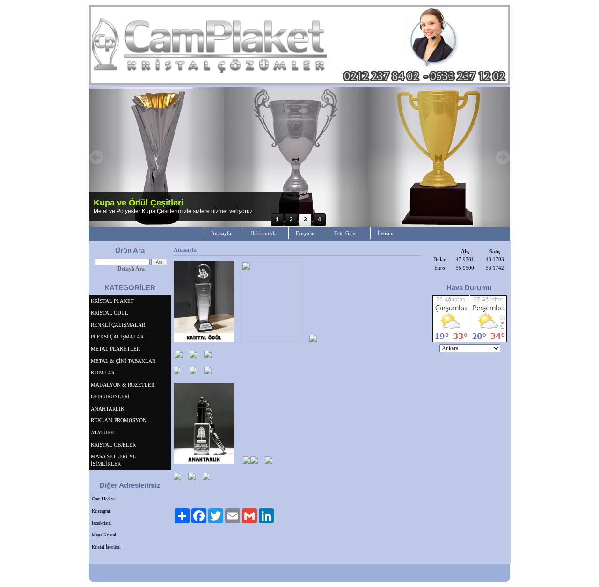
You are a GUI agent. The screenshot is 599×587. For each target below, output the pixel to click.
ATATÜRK (102, 432)
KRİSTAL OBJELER (113, 445)
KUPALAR (103, 372)
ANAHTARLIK (107, 408)
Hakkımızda (263, 233)
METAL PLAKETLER (115, 349)
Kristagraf (101, 511)
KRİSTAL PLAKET (112, 301)
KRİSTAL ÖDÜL (109, 313)
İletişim (386, 233)
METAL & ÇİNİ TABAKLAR (123, 361)
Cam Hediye (103, 498)
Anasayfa (221, 233)
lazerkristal (102, 523)
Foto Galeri (346, 233)
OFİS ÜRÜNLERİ (110, 396)
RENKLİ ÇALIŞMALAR (118, 325)
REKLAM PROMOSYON (118, 420)
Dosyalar (305, 233)
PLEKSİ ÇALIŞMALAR (117, 336)
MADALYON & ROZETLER (122, 385)
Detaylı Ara (131, 268)
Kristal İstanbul (106, 547)
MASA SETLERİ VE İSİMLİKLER (113, 460)
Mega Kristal (104, 534)
